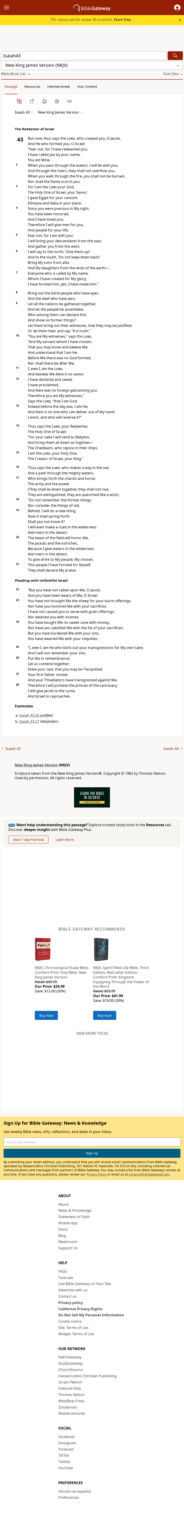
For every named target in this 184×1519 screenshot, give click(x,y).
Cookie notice (69, 1321)
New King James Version (36, 765)
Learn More (65, 839)
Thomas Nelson (71, 1394)
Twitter (64, 1461)
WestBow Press (71, 1400)
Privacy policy (70, 1302)
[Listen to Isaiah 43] (69, 101)
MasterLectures (71, 1413)
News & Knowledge (74, 1210)
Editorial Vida (69, 1388)
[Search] (175, 55)
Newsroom (67, 1241)
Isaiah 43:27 (29, 721)
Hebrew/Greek (58, 86)
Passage (11, 86)
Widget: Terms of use (76, 1333)
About (63, 1204)
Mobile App (68, 1223)
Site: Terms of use (73, 1327)
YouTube (65, 1467)
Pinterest (66, 1449)
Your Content (87, 86)
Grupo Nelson (70, 1382)
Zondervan (67, 1407)
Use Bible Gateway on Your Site (84, 1283)
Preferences (68, 1497)
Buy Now (46, 1015)
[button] (177, 7)
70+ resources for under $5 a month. (91, 19)
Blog (62, 1235)
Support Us (68, 1247)
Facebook (66, 1436)
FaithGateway (69, 1357)
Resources (32, 86)
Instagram (67, 1442)
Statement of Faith (74, 1216)
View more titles (92, 1033)
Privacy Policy (96, 1174)
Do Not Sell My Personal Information (91, 1315)
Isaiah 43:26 (29, 715)
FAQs (62, 1271)
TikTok (63, 1455)
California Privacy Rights (80, 1308)
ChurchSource (70, 1369)
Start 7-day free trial (28, 839)
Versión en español (74, 1491)
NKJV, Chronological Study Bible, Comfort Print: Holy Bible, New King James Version (62, 972)
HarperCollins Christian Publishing (87, 1375)
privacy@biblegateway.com (149, 1174)
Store (63, 1229)
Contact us (67, 1296)
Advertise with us (73, 1290)
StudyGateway (70, 1363)
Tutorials (65, 1277)
